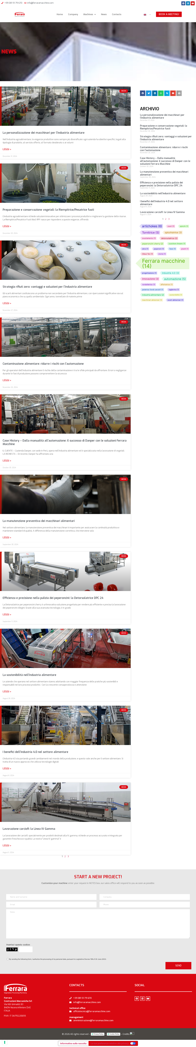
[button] (142, 93)
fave (172, 249)
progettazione (149, 273)
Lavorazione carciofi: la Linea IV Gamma (29, 829)
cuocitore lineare (177, 244)
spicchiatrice (173, 232)
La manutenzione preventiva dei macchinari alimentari (39, 521)
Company (73, 14)
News (104, 14)
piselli (185, 249)
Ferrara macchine (163, 263)
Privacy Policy (98, 1034)
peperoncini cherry (152, 244)
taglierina (174, 289)
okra (145, 249)
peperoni (159, 249)
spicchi (184, 226)
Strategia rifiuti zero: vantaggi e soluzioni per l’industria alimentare (47, 287)
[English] (146, 14)
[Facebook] (183, 3)
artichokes (152, 226)
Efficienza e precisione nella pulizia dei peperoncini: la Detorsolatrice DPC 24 (53, 598)
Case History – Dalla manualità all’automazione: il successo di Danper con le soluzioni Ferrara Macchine (65, 442)
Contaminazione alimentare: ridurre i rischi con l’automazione (43, 364)
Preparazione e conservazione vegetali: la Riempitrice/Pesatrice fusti (48, 210)
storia (162, 254)
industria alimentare (153, 295)
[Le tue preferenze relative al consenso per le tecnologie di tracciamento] (4, 1042)
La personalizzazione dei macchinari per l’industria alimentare (44, 133)
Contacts (116, 14)
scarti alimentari (175, 300)
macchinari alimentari (152, 300)
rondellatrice (148, 284)
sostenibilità (175, 295)
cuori (171, 226)
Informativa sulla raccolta (73, 1043)
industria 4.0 (170, 273)
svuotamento (149, 238)
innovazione (150, 279)
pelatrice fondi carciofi (152, 289)
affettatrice (167, 284)
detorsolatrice (169, 238)
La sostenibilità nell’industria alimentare (29, 675)
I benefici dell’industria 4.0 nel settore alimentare (35, 752)
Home (60, 14)
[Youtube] (193, 3)
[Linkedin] (188, 3)
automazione (175, 279)
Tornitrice (150, 232)
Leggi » (7, 149)
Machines (88, 14)
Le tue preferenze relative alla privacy (110, 1043)
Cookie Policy (114, 1034)
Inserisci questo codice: (18, 944)
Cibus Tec (147, 254)
